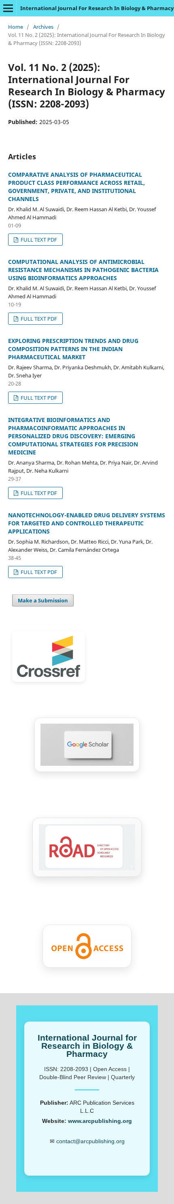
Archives (43, 26)
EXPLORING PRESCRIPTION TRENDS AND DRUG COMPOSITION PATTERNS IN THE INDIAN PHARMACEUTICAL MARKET (73, 349)
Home (15, 26)
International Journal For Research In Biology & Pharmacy (97, 8)
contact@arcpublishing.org (90, 1141)
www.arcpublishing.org (100, 1121)
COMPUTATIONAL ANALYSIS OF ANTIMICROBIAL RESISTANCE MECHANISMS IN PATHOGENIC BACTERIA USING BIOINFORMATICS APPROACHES (83, 270)
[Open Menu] (8, 8)
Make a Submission (43, 600)
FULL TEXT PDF (38, 239)
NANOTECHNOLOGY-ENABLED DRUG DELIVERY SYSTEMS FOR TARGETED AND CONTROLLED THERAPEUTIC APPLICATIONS (86, 523)
